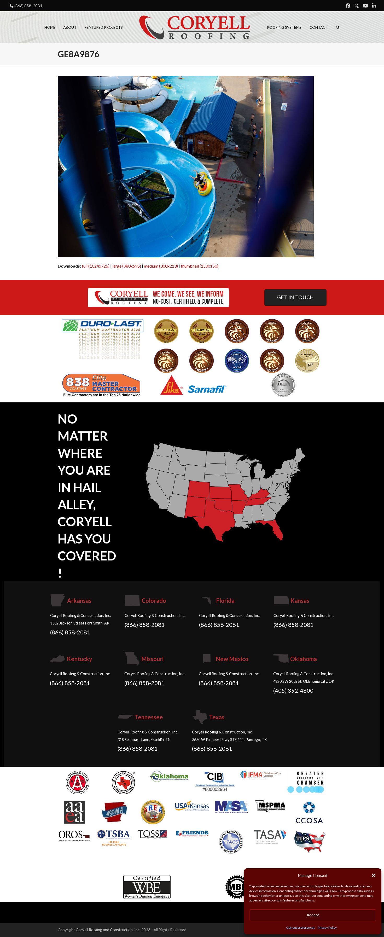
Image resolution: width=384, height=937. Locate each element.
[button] (373, 875)
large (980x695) (126, 265)
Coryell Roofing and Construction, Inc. (108, 929)
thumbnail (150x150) (199, 265)
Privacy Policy (327, 927)
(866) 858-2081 (28, 5)
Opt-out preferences (300, 927)
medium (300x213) (161, 265)
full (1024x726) (95, 265)
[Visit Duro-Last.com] (102, 338)
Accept (313, 915)
